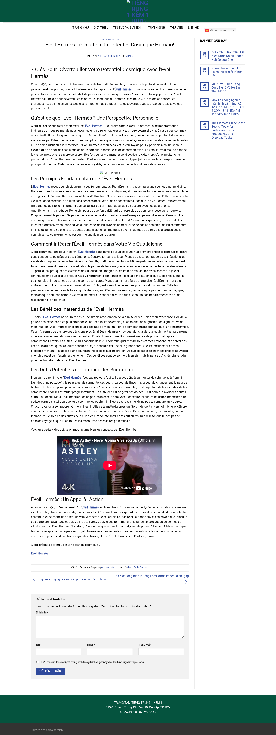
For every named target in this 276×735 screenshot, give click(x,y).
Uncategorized (110, 39)
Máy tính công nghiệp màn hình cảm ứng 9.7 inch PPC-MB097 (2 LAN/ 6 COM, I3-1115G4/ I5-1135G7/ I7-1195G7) (228, 107)
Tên (38, 644)
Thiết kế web (38, 730)
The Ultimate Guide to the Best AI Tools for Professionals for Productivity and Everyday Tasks (228, 130)
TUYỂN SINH (156, 27)
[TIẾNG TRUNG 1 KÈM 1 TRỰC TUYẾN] (138, 11)
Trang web (144, 644)
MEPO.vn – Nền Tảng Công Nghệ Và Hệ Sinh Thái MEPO (226, 87)
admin (129, 56)
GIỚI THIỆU (101, 27)
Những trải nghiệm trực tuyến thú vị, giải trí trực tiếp (226, 72)
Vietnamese (217, 30)
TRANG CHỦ (80, 27)
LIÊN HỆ (193, 27)
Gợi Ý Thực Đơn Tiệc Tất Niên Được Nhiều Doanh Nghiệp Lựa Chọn (227, 56)
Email (91, 644)
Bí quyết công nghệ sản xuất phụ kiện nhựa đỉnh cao (72, 579)
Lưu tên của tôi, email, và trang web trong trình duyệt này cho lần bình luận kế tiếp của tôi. (93, 662)
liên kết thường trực (138, 567)
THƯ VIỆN (176, 27)
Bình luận (42, 612)
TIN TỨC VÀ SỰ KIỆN (127, 27)
